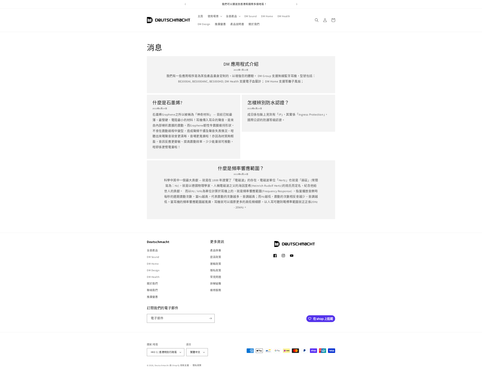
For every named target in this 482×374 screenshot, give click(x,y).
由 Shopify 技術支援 (179, 365)
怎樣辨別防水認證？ (268, 103)
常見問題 (215, 277)
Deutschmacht (162, 365)
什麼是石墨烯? (167, 103)
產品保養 (215, 250)
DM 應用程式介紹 (241, 64)
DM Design (153, 270)
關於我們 (152, 283)
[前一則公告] (185, 4)
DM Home (153, 263)
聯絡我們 (152, 290)
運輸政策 (215, 263)
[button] (214, 16)
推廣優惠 (152, 297)
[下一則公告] (297, 4)
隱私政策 (215, 270)
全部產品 (152, 250)
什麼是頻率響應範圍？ (241, 168)
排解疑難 (215, 283)
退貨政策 (215, 257)
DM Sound (153, 257)
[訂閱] (210, 318)
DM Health (153, 277)
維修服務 (215, 290)
